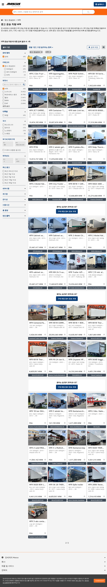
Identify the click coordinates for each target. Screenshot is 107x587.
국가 (4, 121)
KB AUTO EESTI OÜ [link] (96, 338)
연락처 (4, 570)
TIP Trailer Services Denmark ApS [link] (78, 288)
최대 (17, 142)
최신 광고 (6, 167)
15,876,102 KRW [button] (36, 122)
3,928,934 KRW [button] (35, 335)
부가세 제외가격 (9, 139)
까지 (17, 159)
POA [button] (31, 86)
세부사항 (6, 188)
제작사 (5, 80)
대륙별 (5, 111)
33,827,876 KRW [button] (56, 122)
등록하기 (101, 4)
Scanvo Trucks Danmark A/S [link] (96, 288)
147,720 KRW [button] (54, 423)
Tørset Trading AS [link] (96, 375)
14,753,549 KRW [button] (75, 372)
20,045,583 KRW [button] (56, 335)
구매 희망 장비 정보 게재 (67, 211)
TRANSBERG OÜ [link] (96, 126)
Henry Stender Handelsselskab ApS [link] (79, 126)
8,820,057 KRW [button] (35, 372)
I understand (99, 581)
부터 (4, 159)
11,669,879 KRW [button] (56, 284)
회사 (3, 562)
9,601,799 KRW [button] (94, 372)
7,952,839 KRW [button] (94, 86)
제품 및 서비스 (8, 566)
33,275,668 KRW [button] (95, 196)
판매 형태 (6, 53)
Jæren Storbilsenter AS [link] (57, 427)
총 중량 (5, 210)
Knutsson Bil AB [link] (38, 89)
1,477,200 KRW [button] (75, 423)
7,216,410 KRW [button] (94, 497)
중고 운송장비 (10, 20)
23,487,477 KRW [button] (36, 247)
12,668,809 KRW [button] (75, 196)
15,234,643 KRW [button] (75, 284)
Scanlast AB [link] (96, 89)
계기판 (5, 194)
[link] (37, 63)
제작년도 (6, 156)
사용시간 (6, 205)
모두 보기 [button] (6, 106)
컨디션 (5, 199)
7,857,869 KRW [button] (94, 335)
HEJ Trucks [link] (96, 427)
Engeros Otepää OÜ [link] (38, 126)
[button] (14, 47)
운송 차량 (64, 30)
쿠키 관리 (78, 580)
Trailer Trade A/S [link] (57, 463)
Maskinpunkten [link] (38, 163)
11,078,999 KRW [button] (56, 159)
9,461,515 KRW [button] (94, 460)
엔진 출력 (6, 216)
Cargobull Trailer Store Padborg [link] (38, 338)
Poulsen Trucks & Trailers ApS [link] (38, 537)
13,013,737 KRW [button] (36, 159)
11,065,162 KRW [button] (36, 460)
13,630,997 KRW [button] (75, 335)
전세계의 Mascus (11, 558)
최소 (4, 142)
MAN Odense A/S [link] (37, 199)
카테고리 (6, 62)
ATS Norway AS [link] (57, 126)
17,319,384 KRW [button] (95, 122)
